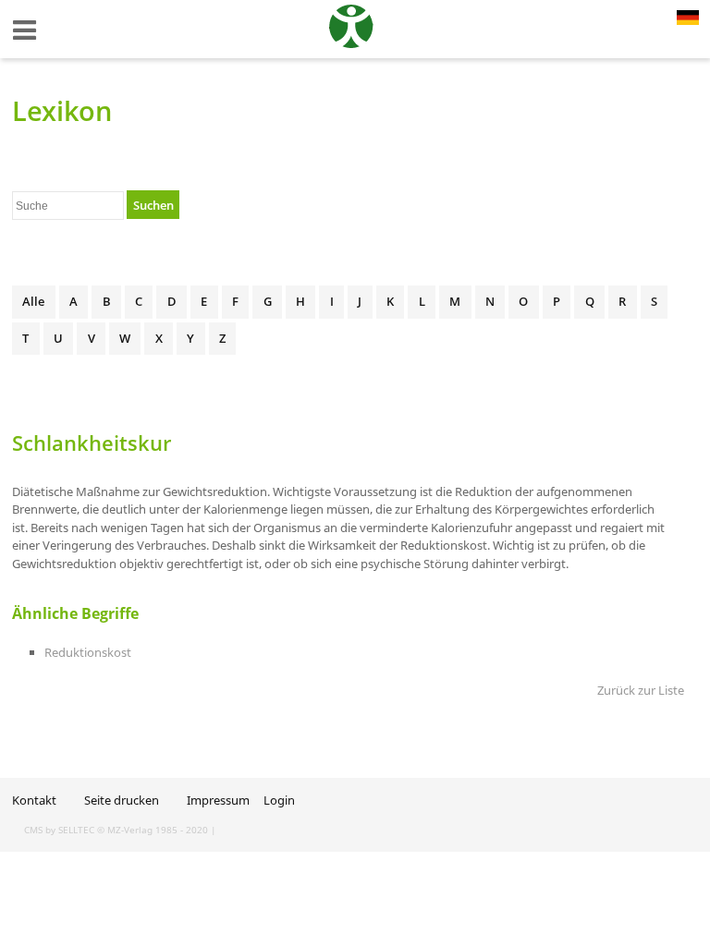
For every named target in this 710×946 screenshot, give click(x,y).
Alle (33, 301)
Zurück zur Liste (640, 690)
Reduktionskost (87, 652)
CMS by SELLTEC (59, 829)
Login (279, 800)
